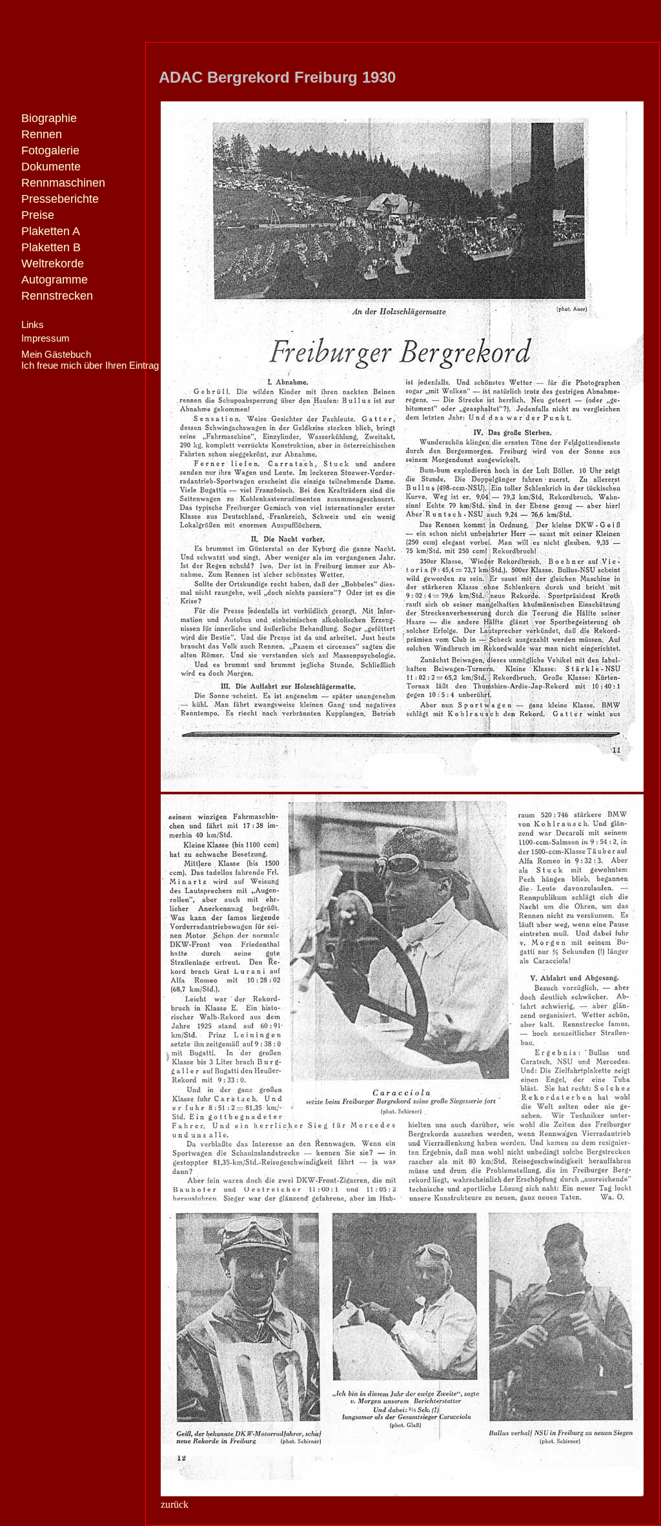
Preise (37, 215)
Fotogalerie (50, 150)
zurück (174, 1504)
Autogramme (54, 279)
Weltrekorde (52, 263)
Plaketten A (50, 231)
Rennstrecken (57, 295)
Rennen (41, 134)
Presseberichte (60, 198)
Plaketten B (51, 247)
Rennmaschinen (63, 182)
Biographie (49, 118)
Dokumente (51, 166)
